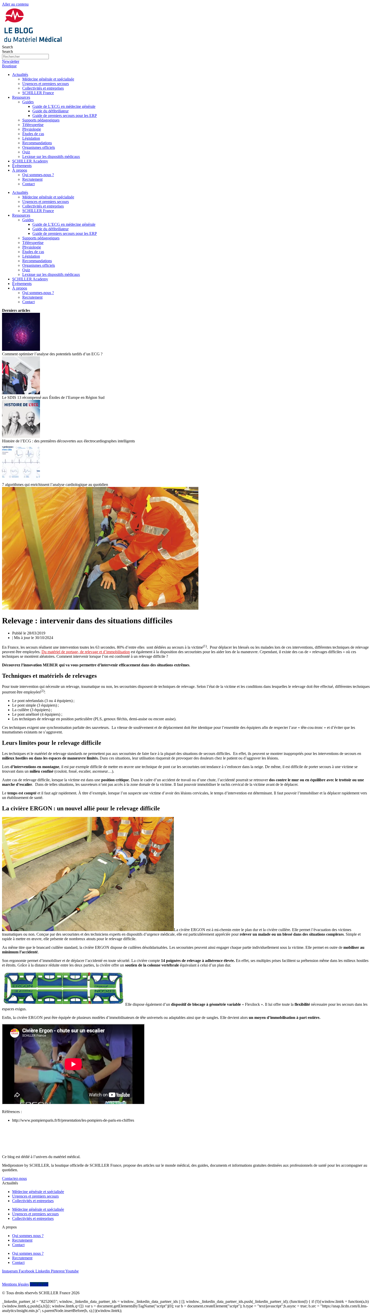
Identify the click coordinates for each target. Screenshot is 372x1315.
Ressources (21, 97)
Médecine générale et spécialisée (48, 79)
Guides (28, 102)
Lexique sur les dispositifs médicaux (51, 156)
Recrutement (32, 179)
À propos (19, 170)
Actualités (20, 74)
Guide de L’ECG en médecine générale (63, 106)
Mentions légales (15, 1284)
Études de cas (33, 134)
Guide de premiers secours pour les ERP (64, 115)
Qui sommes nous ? (28, 1236)
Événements (22, 165)
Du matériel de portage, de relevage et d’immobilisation (86, 652)
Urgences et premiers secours (45, 83)
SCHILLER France (38, 93)
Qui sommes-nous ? (38, 175)
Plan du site (39, 1284)
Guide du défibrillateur (50, 111)
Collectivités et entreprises (43, 88)
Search (7, 47)
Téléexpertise (33, 124)
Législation (31, 138)
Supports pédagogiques (40, 120)
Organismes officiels (38, 147)
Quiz (26, 152)
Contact (28, 184)
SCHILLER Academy (30, 161)
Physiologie (31, 129)
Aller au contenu (15, 4)
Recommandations (37, 143)
